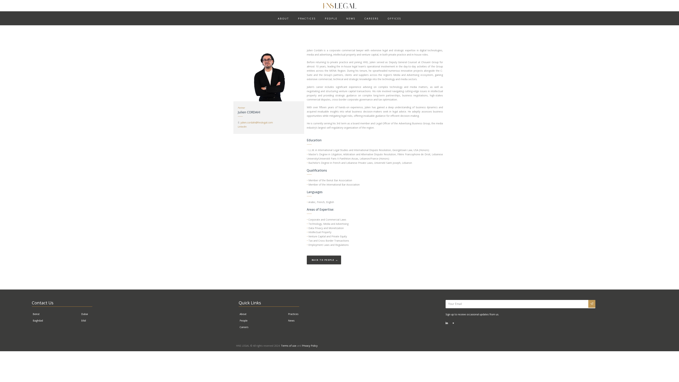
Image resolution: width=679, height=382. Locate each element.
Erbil (83, 320)
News (291, 320)
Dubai (84, 314)
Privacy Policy (310, 345)
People (244, 320)
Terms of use (288, 345)
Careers (244, 327)
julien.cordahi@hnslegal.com (256, 122)
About (243, 314)
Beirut (36, 314)
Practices (293, 314)
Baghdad (38, 320)
